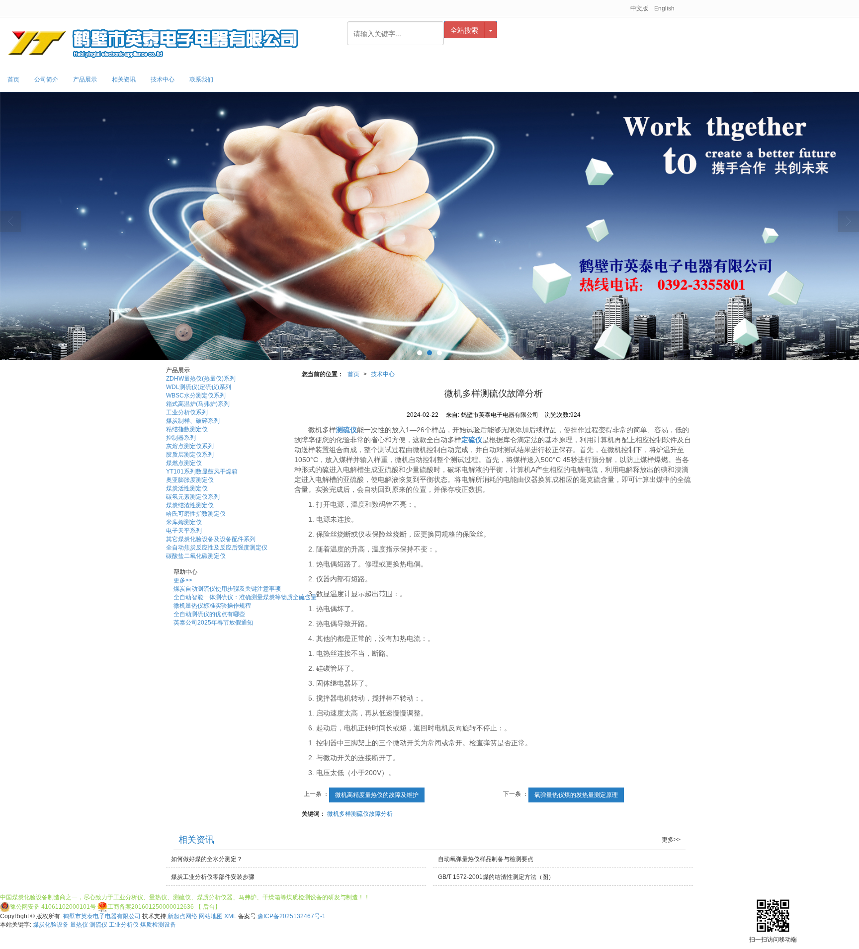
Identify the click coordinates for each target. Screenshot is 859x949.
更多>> (182, 580)
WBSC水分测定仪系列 (196, 395)
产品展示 (85, 79)
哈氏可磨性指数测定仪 (196, 513)
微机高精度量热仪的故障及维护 (377, 794)
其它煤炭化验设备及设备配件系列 (211, 539)
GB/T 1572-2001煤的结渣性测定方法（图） (496, 876)
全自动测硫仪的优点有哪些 (209, 614)
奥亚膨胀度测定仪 (190, 479)
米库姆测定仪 (184, 522)
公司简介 (46, 79)
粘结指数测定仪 (187, 429)
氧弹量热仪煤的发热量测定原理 (576, 794)
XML (230, 916)
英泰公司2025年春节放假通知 (213, 622)
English (664, 8)
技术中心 (162, 79)
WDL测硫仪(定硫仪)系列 (198, 387)
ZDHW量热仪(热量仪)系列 (201, 378)
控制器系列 (181, 437)
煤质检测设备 (158, 924)
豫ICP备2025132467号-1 (292, 916)
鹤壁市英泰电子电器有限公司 (102, 916)
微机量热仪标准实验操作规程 (212, 605)
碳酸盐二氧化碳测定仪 (196, 556)
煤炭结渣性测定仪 (190, 505)
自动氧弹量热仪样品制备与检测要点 (485, 859)
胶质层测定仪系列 (190, 454)
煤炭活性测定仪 (187, 488)
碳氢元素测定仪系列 (193, 496)
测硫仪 (98, 924)
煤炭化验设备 (51, 924)
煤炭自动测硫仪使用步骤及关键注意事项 (227, 588)
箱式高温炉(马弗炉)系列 (198, 403)
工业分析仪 (124, 924)
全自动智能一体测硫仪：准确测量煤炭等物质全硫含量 (245, 597)
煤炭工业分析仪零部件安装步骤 (213, 876)
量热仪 (79, 924)
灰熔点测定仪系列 (190, 446)
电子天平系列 (184, 530)
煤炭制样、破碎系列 (193, 420)
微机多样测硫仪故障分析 (360, 813)
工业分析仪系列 (187, 412)
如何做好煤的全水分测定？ (207, 859)
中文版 (639, 8)
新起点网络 (182, 916)
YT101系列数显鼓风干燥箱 (202, 471)
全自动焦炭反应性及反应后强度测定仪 (216, 547)
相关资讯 (124, 79)
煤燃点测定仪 (184, 463)
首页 (13, 79)
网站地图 (211, 916)
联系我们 (201, 79)
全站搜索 (464, 30)
